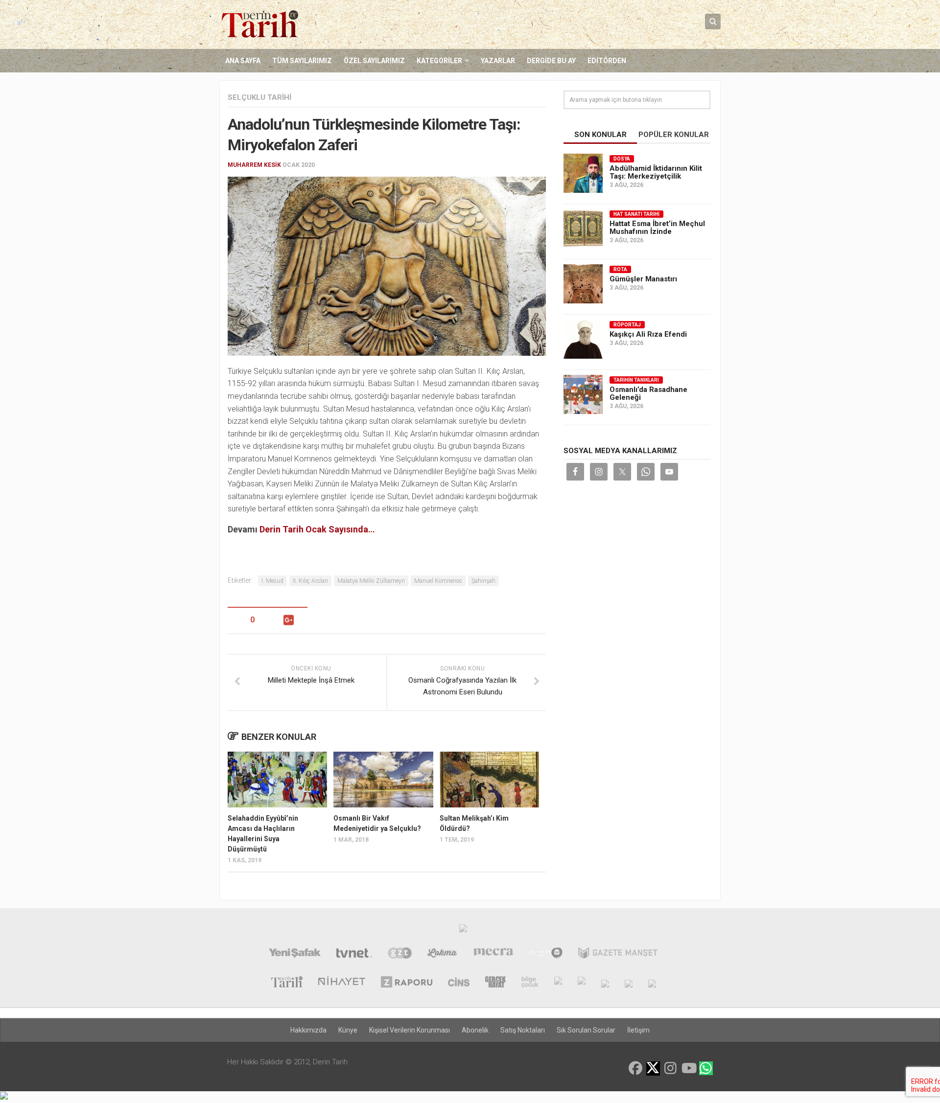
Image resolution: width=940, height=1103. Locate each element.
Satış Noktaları (522, 1030)
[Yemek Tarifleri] (442, 954)
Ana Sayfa (242, 61)
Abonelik (475, 1030)
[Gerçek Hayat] (495, 983)
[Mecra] (493, 954)
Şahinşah (483, 580)
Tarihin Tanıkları (636, 380)
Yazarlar (498, 61)
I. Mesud (272, 580)
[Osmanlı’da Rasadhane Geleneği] (583, 394)
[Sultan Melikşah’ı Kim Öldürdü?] (489, 779)
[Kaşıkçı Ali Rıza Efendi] (583, 339)
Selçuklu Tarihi (259, 97)
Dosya (621, 158)
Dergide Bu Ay (551, 61)
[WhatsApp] (706, 1068)
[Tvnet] (354, 954)
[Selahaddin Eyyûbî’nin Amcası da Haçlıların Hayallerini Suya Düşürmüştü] (277, 779)
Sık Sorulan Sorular (586, 1030)
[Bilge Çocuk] (530, 983)
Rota (620, 269)
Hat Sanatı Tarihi (636, 214)
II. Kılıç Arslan (310, 580)
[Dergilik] (629, 983)
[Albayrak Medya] (463, 931)
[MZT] (545, 954)
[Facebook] (635, 1068)
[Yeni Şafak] (294, 954)
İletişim (638, 1030)
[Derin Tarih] (286, 983)
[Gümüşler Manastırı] (583, 283)
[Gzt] (400, 954)
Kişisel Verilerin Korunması (409, 1030)
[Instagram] (671, 1068)
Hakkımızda (308, 1030)
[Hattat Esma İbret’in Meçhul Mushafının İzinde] (583, 228)
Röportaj (627, 324)
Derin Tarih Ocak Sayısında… (317, 529)
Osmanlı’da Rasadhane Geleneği (648, 393)
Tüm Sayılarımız (302, 61)
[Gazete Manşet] (618, 954)
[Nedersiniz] (652, 983)
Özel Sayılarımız (374, 61)
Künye (347, 1030)
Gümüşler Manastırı (643, 279)
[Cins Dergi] (459, 983)
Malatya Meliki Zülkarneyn (371, 580)
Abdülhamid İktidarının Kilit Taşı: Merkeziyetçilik (656, 172)
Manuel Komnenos (438, 580)
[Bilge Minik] (558, 983)
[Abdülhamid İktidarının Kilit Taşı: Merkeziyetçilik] (583, 173)
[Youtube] (688, 1068)
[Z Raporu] (406, 983)
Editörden (607, 61)
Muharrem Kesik (254, 164)
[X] (653, 1069)
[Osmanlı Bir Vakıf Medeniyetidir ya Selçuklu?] (383, 779)
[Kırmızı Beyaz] (582, 983)
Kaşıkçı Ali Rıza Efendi (648, 334)
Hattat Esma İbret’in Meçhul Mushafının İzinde (657, 227)
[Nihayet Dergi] (342, 983)
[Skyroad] (605, 983)
